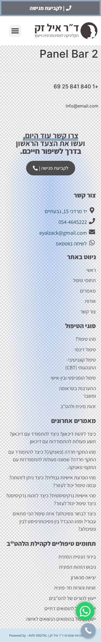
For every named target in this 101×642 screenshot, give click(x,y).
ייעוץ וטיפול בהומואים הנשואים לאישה (61, 619)
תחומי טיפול (84, 280)
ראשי (91, 270)
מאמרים (88, 290)
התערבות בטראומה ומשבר (77, 392)
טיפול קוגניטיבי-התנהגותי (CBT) (80, 363)
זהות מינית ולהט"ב (78, 406)
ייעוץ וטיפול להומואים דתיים (70, 608)
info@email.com (82, 106)
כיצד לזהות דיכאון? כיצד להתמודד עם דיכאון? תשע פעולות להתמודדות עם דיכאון (53, 438)
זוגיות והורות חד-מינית (75, 587)
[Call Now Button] (88, 630)
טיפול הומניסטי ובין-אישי (73, 377)
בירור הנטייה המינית (76, 556)
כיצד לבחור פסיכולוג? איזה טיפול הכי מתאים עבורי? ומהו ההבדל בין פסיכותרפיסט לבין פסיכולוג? (54, 521)
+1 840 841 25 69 (76, 86)
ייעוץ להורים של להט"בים (72, 598)
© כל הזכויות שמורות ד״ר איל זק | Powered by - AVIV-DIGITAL (50, 635)
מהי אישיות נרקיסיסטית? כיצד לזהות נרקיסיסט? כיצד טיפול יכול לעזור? (51, 499)
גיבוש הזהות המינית (77, 567)
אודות (90, 301)
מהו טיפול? (85, 339)
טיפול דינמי (85, 349)
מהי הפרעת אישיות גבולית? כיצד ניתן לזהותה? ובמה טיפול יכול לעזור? (52, 481)
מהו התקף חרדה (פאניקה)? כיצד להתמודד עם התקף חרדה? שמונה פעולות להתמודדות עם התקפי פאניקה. (52, 459)
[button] (15, 31)
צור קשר (88, 311)
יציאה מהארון (83, 577)
